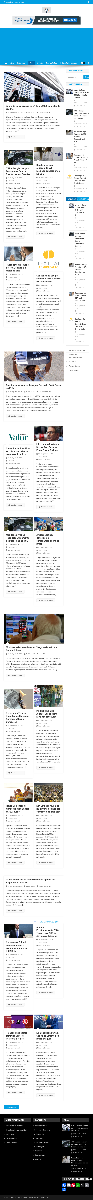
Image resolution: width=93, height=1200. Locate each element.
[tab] (72, 199)
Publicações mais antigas (13, 1107)
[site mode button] (83, 63)
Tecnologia (39, 1138)
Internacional (40, 1155)
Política (38, 1159)
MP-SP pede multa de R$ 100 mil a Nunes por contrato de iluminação (48, 808)
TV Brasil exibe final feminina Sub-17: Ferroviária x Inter (16, 1035)
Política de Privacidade (68, 63)
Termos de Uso (51, 63)
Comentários (83, 199)
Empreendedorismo (44, 1142)
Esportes (38, 1151)
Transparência (74, 370)
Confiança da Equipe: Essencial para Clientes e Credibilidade (48, 278)
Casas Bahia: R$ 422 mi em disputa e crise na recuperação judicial (18, 451)
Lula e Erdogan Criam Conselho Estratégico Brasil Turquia (47, 1035)
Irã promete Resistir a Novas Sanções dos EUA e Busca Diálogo (47, 447)
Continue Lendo (16, 137)
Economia (40, 1134)
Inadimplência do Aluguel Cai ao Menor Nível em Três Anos (47, 713)
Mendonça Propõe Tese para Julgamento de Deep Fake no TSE (17, 538)
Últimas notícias (41, 1126)
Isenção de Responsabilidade (75, 356)
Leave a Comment (45, 112)
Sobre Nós (72, 362)
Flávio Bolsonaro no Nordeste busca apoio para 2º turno (17, 808)
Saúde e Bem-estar (44, 1130)
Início (12, 63)
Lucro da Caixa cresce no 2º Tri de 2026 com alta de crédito (81, 94)
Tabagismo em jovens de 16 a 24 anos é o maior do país (17, 267)
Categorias (21, 63)
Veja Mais (72, 199)
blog (31, 63)
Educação (40, 1147)
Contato (40, 63)
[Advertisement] (46, 44)
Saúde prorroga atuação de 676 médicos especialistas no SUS (80, 137)
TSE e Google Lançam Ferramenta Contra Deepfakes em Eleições (18, 171)
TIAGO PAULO (30, 112)
